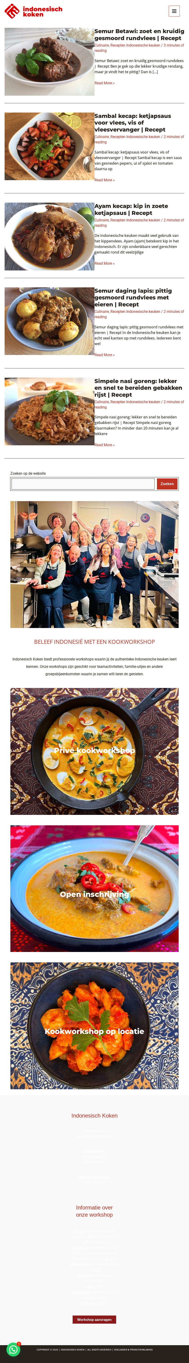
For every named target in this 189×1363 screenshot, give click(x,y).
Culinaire (101, 45)
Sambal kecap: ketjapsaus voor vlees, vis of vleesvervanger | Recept (132, 123)
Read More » (104, 83)
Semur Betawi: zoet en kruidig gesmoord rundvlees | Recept (139, 34)
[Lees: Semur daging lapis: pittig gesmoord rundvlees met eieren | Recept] (49, 320)
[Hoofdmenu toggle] (174, 11)
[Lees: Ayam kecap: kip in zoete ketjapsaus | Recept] (49, 236)
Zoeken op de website (28, 473)
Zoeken (167, 484)
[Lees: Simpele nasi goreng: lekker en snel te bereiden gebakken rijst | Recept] (49, 411)
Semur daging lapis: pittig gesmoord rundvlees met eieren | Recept (133, 297)
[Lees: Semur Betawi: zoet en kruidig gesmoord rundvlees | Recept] (49, 61)
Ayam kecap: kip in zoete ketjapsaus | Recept (131, 209)
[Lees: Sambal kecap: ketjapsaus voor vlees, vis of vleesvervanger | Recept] (49, 145)
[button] (13, 1350)
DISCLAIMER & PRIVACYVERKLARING (133, 1349)
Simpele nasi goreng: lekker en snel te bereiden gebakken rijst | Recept (138, 388)
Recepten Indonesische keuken (135, 45)
